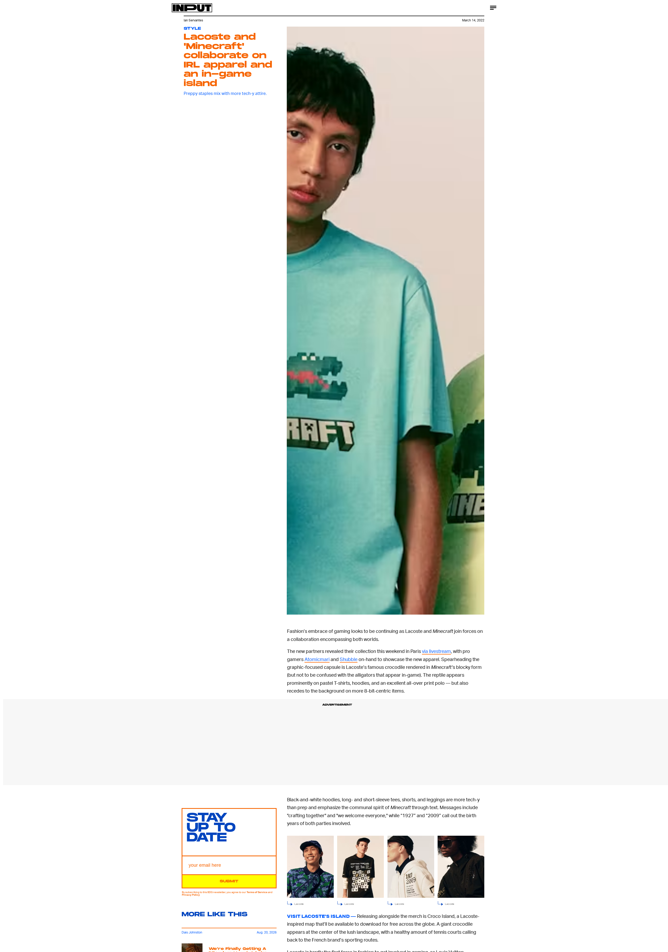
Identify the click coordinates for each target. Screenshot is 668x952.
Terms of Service (257, 892)
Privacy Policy (191, 894)
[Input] (192, 8)
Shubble (348, 659)
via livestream (436, 651)
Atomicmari (317, 659)
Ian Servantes (193, 20)
